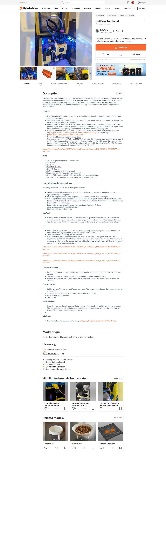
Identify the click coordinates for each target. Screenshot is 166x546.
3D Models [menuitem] (46, 8)
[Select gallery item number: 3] (112, 399)
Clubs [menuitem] (64, 8)
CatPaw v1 (49, 444)
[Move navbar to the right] (134, 8)
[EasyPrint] (127, 3)
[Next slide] (90, 73)
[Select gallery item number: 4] (85, 399)
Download (122, 47)
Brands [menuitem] (98, 8)
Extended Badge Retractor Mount (51, 404)
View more (118, 378)
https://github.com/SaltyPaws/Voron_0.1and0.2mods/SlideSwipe (72, 133)
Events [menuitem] (107, 8)
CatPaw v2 (77, 444)
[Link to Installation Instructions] (74, 183)
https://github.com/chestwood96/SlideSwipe (65, 135)
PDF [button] (120, 93)
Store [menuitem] (56, 8)
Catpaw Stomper (107, 444)
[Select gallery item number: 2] (82, 399)
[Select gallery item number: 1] (80, 399)
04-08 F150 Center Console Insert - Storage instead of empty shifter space (81, 404)
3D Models (101, 15)
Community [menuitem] (75, 8)
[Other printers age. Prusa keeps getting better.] (121, 69)
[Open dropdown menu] (144, 20)
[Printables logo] (29, 8)
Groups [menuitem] (117, 8)
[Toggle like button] (45, 408)
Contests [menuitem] (87, 8)
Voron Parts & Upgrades (127, 15)
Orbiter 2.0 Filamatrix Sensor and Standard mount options (109, 404)
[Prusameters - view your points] (132, 2)
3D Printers (112, 15)
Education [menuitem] (127, 8)
